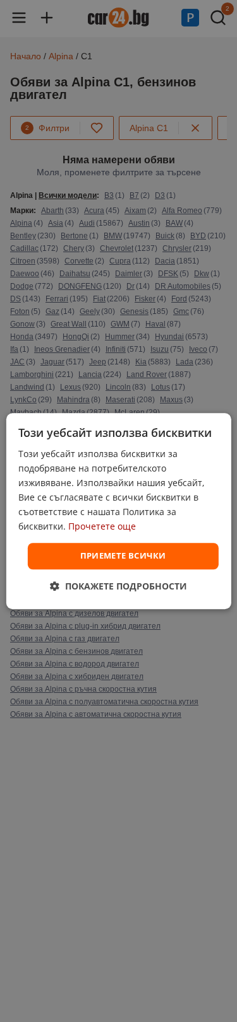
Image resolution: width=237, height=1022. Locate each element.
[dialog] (118, 511)
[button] (118, 586)
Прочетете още (102, 527)
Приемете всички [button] (123, 556)
